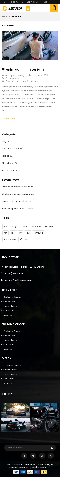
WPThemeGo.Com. (41, 467)
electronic (36, 226)
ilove (13, 232)
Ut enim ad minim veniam (23, 69)
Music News (7, 163)
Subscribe (52, 448)
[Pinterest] (42, 456)
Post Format (8, 170)
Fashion (5, 155)
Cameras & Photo (11, 148)
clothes (24, 226)
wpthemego (19, 75)
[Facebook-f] (24, 456)
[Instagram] (51, 456)
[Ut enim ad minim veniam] (30, 45)
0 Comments (12, 78)
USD (45, 2)
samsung (38, 232)
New (28, 232)
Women (24, 239)
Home (4, 16)
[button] (28, 8)
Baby (6, 226)
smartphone (10, 239)
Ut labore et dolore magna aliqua (18, 194)
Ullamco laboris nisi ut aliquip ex (17, 186)
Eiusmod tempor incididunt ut (16, 201)
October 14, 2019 (40, 75)
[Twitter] (33, 456)
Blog (4, 141)
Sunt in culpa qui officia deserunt (18, 208)
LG (20, 232)
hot (5, 232)
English (34, 2)
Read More (9, 118)
